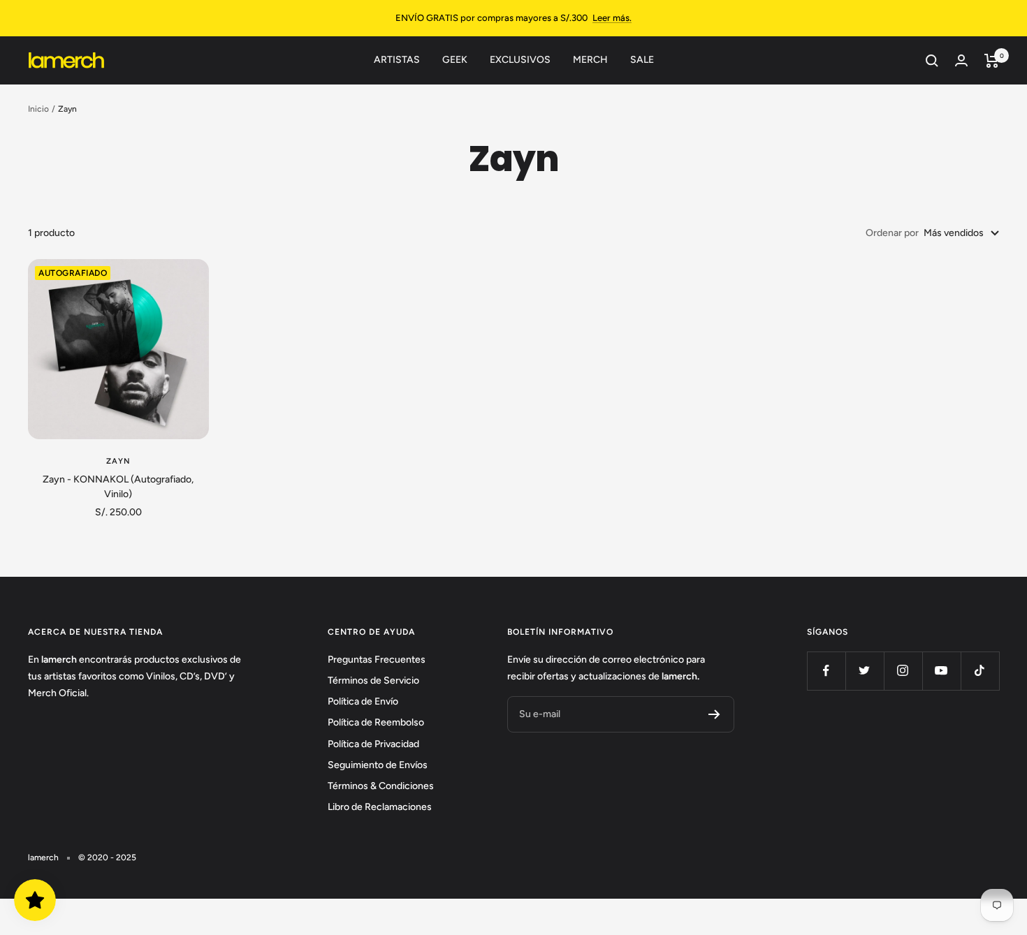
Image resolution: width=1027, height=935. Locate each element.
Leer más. (612, 18)
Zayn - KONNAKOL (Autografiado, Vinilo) (118, 486)
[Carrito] (991, 61)
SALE (642, 60)
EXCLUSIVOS (520, 60)
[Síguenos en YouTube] (941, 670)
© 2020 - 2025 (107, 857)
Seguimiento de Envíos (378, 765)
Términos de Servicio (373, 680)
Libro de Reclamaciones (380, 807)
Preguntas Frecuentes (376, 659)
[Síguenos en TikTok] (980, 670)
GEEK (454, 60)
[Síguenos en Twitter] (864, 670)
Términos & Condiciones (381, 786)
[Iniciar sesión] (961, 60)
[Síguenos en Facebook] (826, 670)
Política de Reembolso (376, 722)
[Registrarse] (714, 714)
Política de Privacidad (373, 744)
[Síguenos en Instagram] (903, 670)
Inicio (38, 109)
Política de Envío (363, 701)
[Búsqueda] (932, 60)
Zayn (118, 461)
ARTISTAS (397, 60)
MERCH (590, 60)
